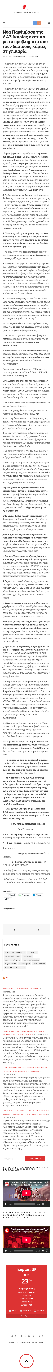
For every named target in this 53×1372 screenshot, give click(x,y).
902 (8, 977)
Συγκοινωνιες (10, 963)
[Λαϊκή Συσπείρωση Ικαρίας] (26, 9)
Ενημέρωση (33, 56)
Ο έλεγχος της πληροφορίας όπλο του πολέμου (21, 989)
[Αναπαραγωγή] (6, 1204)
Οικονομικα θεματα (12, 960)
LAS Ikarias (26, 1335)
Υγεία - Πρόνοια (39, 963)
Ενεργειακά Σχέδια (12, 956)
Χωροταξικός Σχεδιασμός (15, 967)
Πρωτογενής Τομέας (31, 960)
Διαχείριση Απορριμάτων (15, 952)
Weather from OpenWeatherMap (26, 1316)
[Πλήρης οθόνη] (47, 1204)
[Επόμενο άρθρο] (38, 930)
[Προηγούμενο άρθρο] (14, 930)
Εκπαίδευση (32, 952)
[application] (26, 1193)
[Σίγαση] (43, 1204)
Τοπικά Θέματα (24, 963)
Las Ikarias (20, 56)
